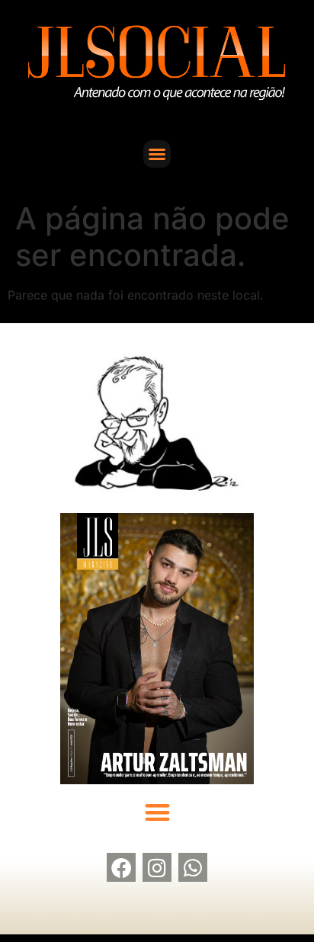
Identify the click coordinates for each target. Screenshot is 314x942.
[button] (157, 154)
